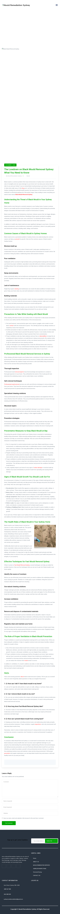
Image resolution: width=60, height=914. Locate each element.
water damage (38, 467)
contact (12, 325)
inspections (38, 724)
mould (26, 660)
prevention (7, 753)
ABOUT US (36, 861)
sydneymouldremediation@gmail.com (13, 899)
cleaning (16, 289)
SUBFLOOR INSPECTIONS (39, 868)
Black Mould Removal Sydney (23, 194)
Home (34, 858)
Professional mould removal (11, 384)
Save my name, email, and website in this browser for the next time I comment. (24, 818)
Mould (28, 176)
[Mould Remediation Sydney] (16, 5)
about (22, 676)
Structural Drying (37, 872)
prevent (17, 239)
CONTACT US (36, 875)
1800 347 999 (7, 889)
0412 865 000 (7, 894)
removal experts (19, 372)
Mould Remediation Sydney (15, 176)
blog (23, 188)
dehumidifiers (43, 336)
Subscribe (49, 841)
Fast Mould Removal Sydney (22, 565)
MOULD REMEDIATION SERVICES (41, 865)
